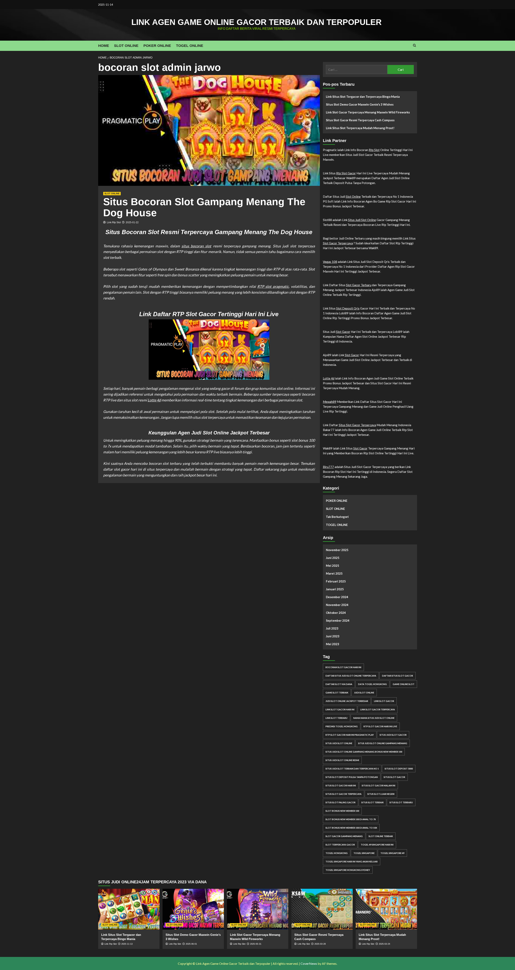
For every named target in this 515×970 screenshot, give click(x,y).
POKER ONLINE (157, 46)
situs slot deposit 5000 (399, 768)
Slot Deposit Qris (347, 308)
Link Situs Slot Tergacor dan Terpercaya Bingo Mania (363, 96)
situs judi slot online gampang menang (382, 743)
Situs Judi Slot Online (362, 220)
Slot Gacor (343, 331)
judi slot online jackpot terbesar (346, 701)
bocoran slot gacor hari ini (343, 667)
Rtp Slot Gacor (346, 173)
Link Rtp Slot (114, 222)
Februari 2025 (336, 581)
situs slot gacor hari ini (340, 785)
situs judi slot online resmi (342, 760)
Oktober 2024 (336, 612)
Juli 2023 (332, 628)
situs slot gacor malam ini (378, 785)
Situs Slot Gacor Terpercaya (357, 425)
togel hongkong (336, 853)
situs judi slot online (338, 743)
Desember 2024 (337, 597)
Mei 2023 (332, 644)
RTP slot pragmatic (273, 286)
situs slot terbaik (372, 802)
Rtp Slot (374, 150)
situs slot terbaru (401, 802)
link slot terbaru (336, 718)
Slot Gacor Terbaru (358, 285)
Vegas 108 (330, 261)
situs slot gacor (394, 777)
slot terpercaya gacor (340, 844)
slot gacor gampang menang (344, 836)
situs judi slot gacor (393, 734)
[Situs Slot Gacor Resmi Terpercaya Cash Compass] (322, 909)
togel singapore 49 (392, 853)
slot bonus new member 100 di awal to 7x (350, 819)
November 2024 (337, 605)
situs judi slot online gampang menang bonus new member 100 (363, 751)
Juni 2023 (332, 636)
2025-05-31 (255, 944)
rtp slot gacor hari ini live (380, 726)
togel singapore (364, 853)
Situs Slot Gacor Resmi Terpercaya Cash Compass (360, 120)
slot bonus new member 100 (342, 811)
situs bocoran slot (196, 246)
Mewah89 (329, 401)
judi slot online (364, 692)
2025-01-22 (132, 222)
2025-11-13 (127, 944)
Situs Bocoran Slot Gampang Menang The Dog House (204, 207)
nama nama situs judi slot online (373, 718)
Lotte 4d (154, 400)
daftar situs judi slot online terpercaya (350, 675)
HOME (103, 46)
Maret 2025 (334, 573)
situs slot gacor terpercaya (343, 794)
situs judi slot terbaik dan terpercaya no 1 (352, 768)
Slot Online (353, 196)
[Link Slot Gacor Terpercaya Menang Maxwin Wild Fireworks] (257, 909)
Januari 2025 (335, 589)
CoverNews (309, 963)
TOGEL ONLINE (189, 46)
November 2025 (337, 550)
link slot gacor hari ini (339, 709)
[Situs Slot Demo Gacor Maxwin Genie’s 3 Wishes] (193, 909)
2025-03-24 (384, 944)
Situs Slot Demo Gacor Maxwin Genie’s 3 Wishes (359, 104)
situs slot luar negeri (380, 794)
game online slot (403, 684)
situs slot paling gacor (340, 802)
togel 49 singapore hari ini (377, 844)
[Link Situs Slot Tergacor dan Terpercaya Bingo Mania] (129, 909)
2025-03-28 (320, 944)
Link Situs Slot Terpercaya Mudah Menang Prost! (360, 128)
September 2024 (337, 620)
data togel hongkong (372, 684)
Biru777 (328, 467)
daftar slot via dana (338, 684)
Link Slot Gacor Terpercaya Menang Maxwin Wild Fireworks (368, 112)
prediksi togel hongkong (341, 726)
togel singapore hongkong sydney (347, 870)
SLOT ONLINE (126, 46)
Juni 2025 (332, 558)
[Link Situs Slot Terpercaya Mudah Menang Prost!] (386, 909)
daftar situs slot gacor (397, 675)
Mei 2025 (332, 565)
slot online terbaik (381, 836)
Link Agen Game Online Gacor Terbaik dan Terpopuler (256, 22)
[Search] (414, 45)
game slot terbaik (336, 692)
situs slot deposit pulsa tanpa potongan (351, 777)
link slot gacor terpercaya (377, 709)
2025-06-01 (191, 944)
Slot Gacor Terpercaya (338, 243)
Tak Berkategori (337, 516)
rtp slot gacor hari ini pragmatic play (349, 734)
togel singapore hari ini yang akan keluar (351, 861)
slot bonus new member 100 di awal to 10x (351, 827)
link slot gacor (384, 701)
